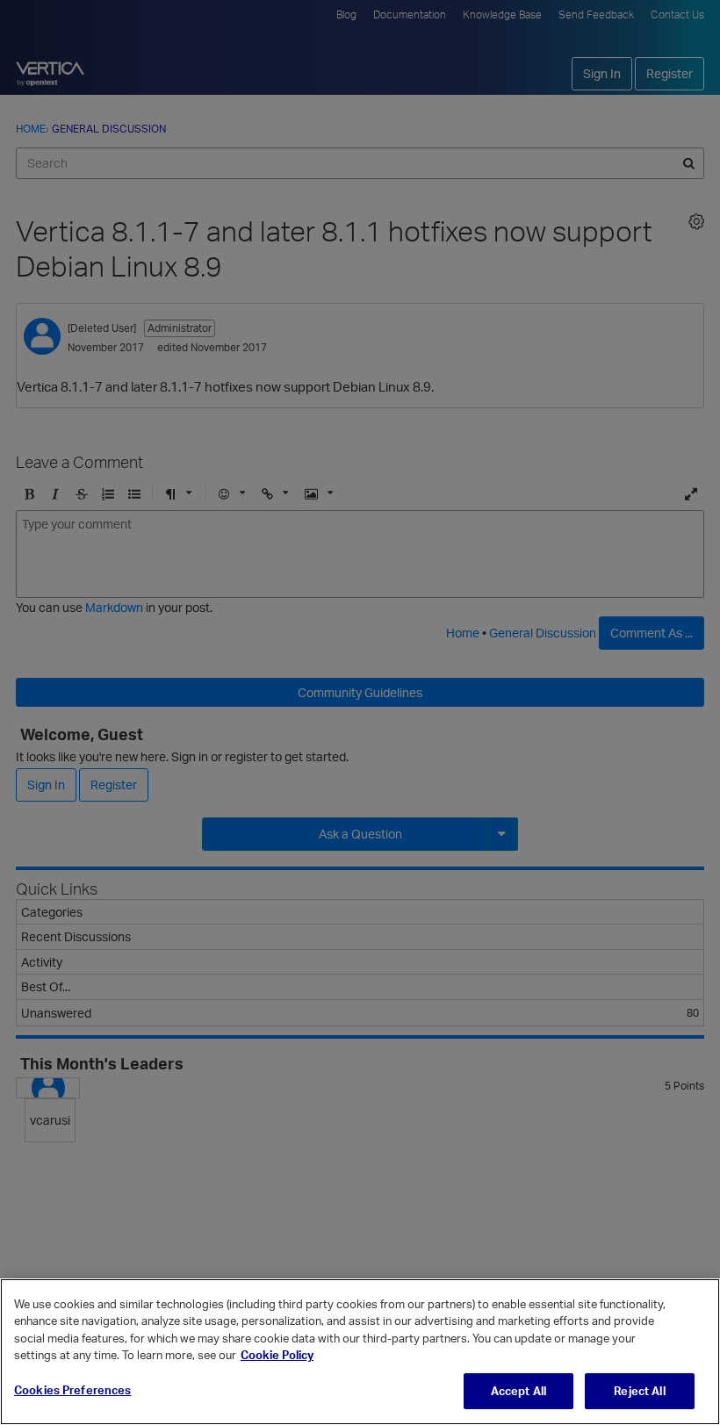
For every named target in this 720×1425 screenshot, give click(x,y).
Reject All (639, 1391)
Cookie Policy (277, 1355)
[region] (360, 1351)
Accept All (518, 1391)
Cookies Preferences (72, 1390)
